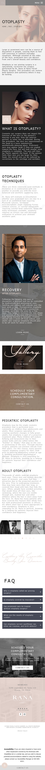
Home (4, 26)
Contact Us (22, 404)
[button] (5, 765)
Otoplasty (18, 26)
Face (10, 26)
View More (23, 364)
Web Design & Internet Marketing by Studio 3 (22, 727)
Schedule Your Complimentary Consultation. (22, 651)
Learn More (22, 332)
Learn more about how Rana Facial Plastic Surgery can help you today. (22, 659)
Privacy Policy (23, 731)
